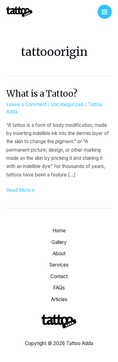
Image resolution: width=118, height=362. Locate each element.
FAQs (59, 288)
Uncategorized (67, 104)
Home (59, 231)
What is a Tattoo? (41, 93)
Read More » (20, 189)
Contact (59, 276)
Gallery (59, 242)
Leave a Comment (26, 104)
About (59, 254)
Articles (59, 299)
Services (59, 265)
